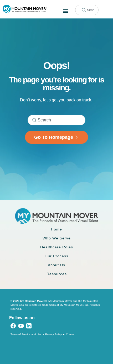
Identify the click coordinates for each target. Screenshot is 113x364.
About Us (56, 265)
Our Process (56, 256)
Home (56, 229)
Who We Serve (57, 238)
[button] (65, 11)
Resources (57, 274)
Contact (70, 334)
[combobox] (87, 10)
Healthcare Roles (56, 247)
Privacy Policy (53, 334)
